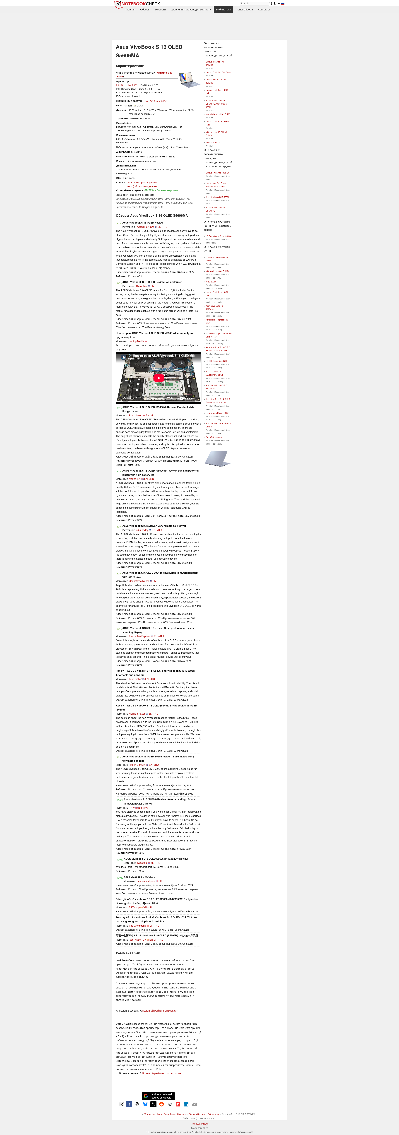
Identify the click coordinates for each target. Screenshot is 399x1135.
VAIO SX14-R (212, 281)
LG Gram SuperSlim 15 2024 (218, 236)
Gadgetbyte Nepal (139, 581)
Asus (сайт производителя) (142, 186)
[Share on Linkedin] (186, 1104)
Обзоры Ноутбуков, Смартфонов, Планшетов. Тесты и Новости (174, 1114)
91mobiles (141, 286)
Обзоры (145, 9)
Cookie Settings (199, 1124)
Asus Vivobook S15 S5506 (217, 196)
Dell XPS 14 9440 (214, 437)
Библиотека (223, 9)
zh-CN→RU (156, 939)
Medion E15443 (213, 142)
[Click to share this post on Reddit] (162, 1104)
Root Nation (135, 415)
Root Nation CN (138, 939)
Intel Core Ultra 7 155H (127, 85)
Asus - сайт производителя (142, 182)
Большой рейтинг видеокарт (160, 1010)
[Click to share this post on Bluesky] (145, 1104)
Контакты (264, 9)
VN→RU (148, 907)
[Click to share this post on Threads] (137, 1104)
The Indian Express (139, 636)
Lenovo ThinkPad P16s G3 (217, 172)
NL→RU (156, 863)
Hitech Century (137, 764)
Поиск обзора (244, 9)
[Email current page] (194, 1104)
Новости (160, 9)
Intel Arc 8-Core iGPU (155, 100)
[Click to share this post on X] (153, 1104)
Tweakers (142, 863)
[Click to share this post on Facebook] (129, 1104)
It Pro (132, 807)
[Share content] (122, 1104)
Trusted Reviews (144, 227)
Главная (130, 9)
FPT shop (134, 907)
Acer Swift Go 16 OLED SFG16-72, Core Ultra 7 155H (216, 103)
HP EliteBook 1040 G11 (216, 360)
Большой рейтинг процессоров (161, 1073)
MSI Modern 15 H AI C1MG (218, 114)
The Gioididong (137, 925)
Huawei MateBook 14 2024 (218, 412)
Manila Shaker (137, 713)
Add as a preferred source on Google (161, 1095)
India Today (141, 530)
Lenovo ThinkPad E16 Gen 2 (218, 72)
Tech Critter (135, 679)
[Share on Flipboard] (178, 1104)
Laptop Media (136, 341)
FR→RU (163, 881)
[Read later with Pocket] (170, 1104)
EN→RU (162, 227)
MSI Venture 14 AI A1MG (217, 271)
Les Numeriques (146, 881)
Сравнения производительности (191, 9)
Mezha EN (135, 479)
